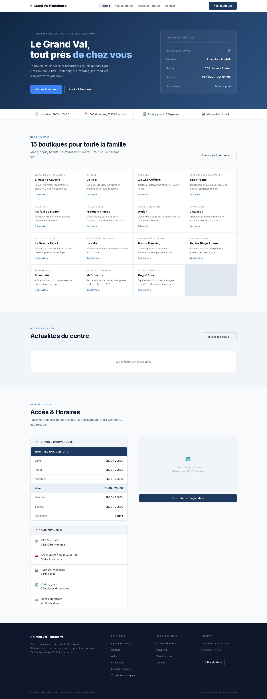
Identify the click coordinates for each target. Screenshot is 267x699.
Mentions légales (209, 692)
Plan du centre (164, 656)
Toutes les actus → (219, 336)
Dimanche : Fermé (211, 649)
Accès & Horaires (80, 89)
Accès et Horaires (149, 5)
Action (114, 656)
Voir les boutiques (46, 89)
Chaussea (117, 662)
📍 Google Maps (213, 662)
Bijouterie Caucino (121, 643)
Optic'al (115, 649)
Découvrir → (41, 194)
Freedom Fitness (120, 668)
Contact (170, 5)
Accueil (105, 5)
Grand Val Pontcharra (50, 6)
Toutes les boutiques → (217, 155)
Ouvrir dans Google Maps (188, 498)
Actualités (161, 649)
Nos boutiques (124, 5)
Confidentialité (229, 692)
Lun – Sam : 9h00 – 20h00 (215, 643)
